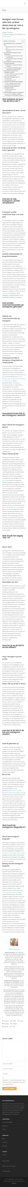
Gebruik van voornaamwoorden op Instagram (14, 65)
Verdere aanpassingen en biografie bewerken (14, 59)
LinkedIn (6, 1026)
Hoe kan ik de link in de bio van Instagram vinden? (11, 87)
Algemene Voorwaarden (8, 1166)
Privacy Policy (6, 1161)
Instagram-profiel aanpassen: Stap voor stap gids (14, 56)
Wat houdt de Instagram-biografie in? (14, 92)
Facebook (6, 1021)
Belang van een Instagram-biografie (14, 95)
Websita (14, 1183)
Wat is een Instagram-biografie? (13, 94)
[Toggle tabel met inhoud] (22, 41)
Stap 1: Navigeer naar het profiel (13, 83)
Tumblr (21, 1021)
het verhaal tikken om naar (11, 507)
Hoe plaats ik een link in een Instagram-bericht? (11, 71)
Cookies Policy (6, 1171)
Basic (3, 1138)
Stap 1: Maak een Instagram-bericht (14, 74)
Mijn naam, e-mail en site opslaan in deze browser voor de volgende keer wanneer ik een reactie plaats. (14, 1082)
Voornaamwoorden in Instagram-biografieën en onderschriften (14, 68)
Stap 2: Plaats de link (11, 75)
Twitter (14, 1021)
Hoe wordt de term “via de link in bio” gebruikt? (14, 50)
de (21, 166)
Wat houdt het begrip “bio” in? (12, 77)
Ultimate (4, 1146)
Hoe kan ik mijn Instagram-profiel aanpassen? (12, 53)
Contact (4, 1155)
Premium (4, 1142)
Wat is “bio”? (9, 78)
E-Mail (13, 1026)
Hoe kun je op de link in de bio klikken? (13, 81)
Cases (4, 1129)
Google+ (14, 1024)
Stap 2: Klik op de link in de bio (13, 84)
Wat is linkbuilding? (7, 1122)
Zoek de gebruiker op (11, 89)
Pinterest (6, 1024)
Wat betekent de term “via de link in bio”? (13, 44)
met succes (5, 293)
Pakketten (5, 1126)
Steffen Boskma (6, 36)
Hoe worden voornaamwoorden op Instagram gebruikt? (13, 62)
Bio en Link (8, 91)
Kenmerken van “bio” (11, 80)
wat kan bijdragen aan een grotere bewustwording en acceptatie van (13, 379)
